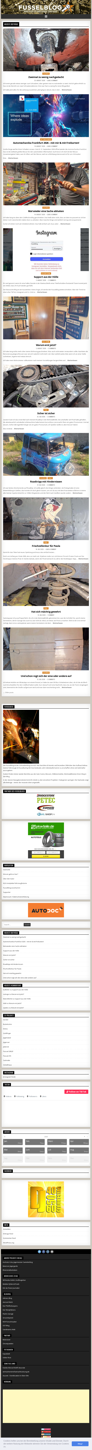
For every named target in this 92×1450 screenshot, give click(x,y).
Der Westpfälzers (9, 1310)
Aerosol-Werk (8, 1302)
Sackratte (6, 1060)
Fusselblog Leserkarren (11, 888)
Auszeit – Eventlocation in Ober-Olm (16, 1376)
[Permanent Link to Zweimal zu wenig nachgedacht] (46, 49)
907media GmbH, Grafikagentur (14, 1280)
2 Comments (52, 280)
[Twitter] (39, 1251)
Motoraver (6, 1340)
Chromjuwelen (8, 1344)
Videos (8, 1096)
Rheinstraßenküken (10, 1270)
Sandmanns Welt (9, 1329)
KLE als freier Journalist (11, 1288)
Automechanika (46, 139)
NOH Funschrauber (10, 1322)
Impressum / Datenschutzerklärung (16, 897)
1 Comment (51, 615)
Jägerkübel (7, 1038)
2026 (46, 1137)
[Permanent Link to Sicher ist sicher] (46, 386)
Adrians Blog (7, 1298)
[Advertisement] (46, 1406)
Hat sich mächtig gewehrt (46, 611)
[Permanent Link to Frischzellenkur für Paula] (46, 518)
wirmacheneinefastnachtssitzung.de (16, 1372)
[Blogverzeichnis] (46, 1434)
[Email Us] (52, 1251)
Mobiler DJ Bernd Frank (11, 1284)
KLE (34, 765)
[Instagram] (47, 1251)
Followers (32, 1096)
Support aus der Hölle (46, 276)
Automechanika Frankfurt (77, 149)
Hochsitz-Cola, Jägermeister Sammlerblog (18, 1262)
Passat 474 (7, 1056)
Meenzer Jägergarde (10, 1266)
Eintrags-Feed (8, 1234)
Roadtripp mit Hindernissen (46, 481)
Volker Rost (7, 1357)
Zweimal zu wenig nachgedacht (46, 77)
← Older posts (8, 692)
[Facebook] (43, 1251)
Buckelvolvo (7, 1024)
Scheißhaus (7, 1065)
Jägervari (6, 1042)
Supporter (7, 892)
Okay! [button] (80, 1444)
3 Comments (52, 348)
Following (19, 1096)
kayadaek (6, 1354)
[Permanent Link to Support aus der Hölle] (46, 249)
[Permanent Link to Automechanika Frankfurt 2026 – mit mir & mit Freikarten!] (46, 115)
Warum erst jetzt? (46, 345)
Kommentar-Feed (9, 1238)
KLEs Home (46, 342)
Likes (43, 1096)
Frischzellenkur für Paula (46, 546)
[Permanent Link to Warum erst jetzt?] (46, 318)
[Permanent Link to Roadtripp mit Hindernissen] (46, 454)
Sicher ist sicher (46, 413)
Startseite (6, 870)
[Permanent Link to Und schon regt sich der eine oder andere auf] (46, 648)
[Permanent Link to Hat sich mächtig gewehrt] (46, 584)
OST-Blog (6, 1325)
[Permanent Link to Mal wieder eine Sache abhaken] (46, 183)
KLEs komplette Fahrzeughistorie (15, 883)
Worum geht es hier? (10, 874)
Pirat (46, 410)
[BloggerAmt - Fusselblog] (46, 1432)
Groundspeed (8, 1318)
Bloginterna (46, 273)
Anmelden (7, 1229)
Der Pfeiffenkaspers (10, 1306)
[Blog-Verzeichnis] (46, 1429)
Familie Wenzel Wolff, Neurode (14, 1368)
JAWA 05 (6, 1047)
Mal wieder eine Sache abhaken (46, 211)
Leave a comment (52, 80)
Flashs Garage (8, 1314)
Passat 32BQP (8, 1051)
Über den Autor (8, 879)
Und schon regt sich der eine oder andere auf (46, 676)
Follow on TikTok (77, 1091)
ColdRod (46, 74)
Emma (5, 1029)
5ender (5, 1020)
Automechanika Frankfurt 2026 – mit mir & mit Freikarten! (46, 142)
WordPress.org (8, 1243)
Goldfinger (7, 1033)
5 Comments (51, 485)
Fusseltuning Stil (25, 768)
